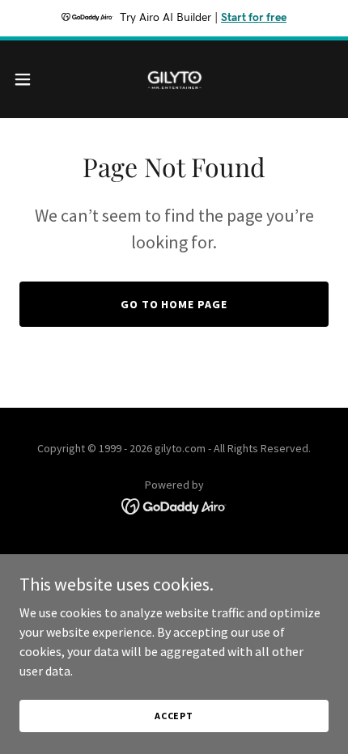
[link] (173, 79)
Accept (174, 716)
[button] (31, 79)
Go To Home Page (174, 304)
